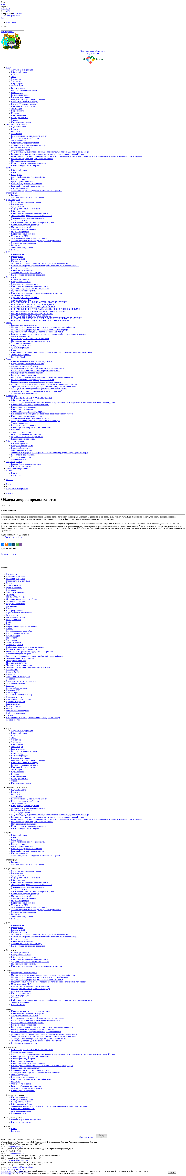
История (14, 74)
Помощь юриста (13, 692)
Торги (8, 359)
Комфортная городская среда (18, 654)
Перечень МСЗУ (18, 357)
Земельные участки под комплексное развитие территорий (36, 391)
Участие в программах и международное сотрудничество (36, 241)
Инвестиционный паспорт (22, 409)
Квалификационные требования (25, 138)
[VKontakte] (2, 544)
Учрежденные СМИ (19, 236)
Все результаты (7, 32)
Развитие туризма (13, 706)
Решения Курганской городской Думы (27, 186)
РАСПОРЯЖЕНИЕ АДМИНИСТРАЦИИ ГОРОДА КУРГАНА (38, 311)
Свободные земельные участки (24, 393)
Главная (9, 480)
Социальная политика (15, 601)
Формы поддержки (19, 423)
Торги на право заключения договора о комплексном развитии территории (43, 386)
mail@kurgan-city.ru (15, 1146)
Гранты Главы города (15, 597)
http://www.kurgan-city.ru (11, 537)
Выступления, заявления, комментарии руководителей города (33, 717)
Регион (9, 708)
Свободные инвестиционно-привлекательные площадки (35, 421)
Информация (11, 22)
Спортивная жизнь (14, 585)
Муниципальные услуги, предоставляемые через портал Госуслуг (39, 329)
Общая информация (19, 72)
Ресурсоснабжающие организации (26, 434)
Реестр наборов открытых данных (26, 464)
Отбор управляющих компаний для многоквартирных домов (37, 368)
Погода (9, 608)
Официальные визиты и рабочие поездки (29, 238)
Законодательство (18, 140)
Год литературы (13, 635)
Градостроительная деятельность (25, 90)
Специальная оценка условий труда (26, 272)
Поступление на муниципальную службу (29, 136)
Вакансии (15, 129)
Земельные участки (14, 645)
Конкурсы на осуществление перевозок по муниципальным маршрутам (42, 377)
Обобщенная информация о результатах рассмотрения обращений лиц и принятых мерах (49, 452)
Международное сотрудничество (20, 658)
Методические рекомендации (24, 161)
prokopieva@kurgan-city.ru (18, 1160)
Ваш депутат (16, 175)
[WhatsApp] (17, 544)
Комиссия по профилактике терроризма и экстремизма (30, 651)
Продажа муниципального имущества (27, 364)
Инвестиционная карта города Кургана (28, 411)
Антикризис (11, 606)
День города (11, 640)
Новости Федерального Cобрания (25, 165)
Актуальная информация (22, 70)
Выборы (9, 629)
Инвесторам (11, 395)
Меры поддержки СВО (21, 336)
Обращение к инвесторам (22, 400)
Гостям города (17, 93)
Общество (10, 679)
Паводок (10, 686)
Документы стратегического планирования (30, 288)
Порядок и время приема (22, 446)
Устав (13, 77)
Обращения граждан (15, 441)
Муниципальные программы (23, 291)
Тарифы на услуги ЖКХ (21, 300)
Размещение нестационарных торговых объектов (32, 380)
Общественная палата (15, 592)
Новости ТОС (12, 670)
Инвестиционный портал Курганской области (31, 427)
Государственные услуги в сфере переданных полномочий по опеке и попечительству (48, 334)
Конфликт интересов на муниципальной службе (32, 159)
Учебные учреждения (20, 149)
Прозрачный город (19, 115)
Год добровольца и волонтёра (19, 631)
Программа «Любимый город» (24, 102)
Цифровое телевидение (16, 713)
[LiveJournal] (13, 544)
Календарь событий (19, 118)
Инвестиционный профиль (23, 439)
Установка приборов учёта (17, 711)
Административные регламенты (25, 298)
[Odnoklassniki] (6, 544)
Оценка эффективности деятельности (27, 218)
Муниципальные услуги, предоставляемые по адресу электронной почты (43, 327)
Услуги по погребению (21, 354)
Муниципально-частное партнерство (27, 436)
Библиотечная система (16, 617)
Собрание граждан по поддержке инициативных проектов (36, 190)
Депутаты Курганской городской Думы (28, 177)
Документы (11, 277)
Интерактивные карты (21, 466)
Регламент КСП (18, 259)
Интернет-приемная (19, 188)
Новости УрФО (12, 672)
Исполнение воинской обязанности (21, 649)
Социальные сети (18, 459)
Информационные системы (23, 234)
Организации (17, 86)
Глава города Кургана (15, 578)
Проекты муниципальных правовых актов (29, 213)
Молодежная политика (16, 661)
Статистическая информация (23, 243)
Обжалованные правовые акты (24, 284)
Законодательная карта (21, 457)
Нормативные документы (22, 270)
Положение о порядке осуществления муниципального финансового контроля (45, 266)
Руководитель (17, 257)
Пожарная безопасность (16, 688)
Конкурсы (15, 131)
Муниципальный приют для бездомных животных (28, 667)
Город (8, 67)
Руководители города (20, 97)
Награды (15, 113)
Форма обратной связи (21, 432)
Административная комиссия (19, 613)
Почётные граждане (19, 95)
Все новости (11, 574)
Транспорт (10, 594)
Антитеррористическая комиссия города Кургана (32, 222)
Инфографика (17, 83)
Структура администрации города (26, 202)
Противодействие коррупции (24, 106)
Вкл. (15, 13)
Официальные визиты (15, 683)
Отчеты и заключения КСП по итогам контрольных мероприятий (39, 263)
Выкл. (19, 13)
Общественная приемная (22, 247)
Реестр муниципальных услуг (24, 325)
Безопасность (12, 615)
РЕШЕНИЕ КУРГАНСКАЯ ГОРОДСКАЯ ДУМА (33, 304)
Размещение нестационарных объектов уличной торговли (36, 382)
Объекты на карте (19, 211)
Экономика (16, 81)
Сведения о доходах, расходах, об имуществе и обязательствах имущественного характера (50, 152)
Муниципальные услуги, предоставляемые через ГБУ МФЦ (37, 332)
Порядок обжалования (20, 282)
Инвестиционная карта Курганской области (30, 405)
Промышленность (14, 697)
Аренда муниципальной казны (24, 366)
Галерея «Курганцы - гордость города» (28, 99)
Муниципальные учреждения (19, 665)
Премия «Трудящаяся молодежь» (25, 104)
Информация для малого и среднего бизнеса (25, 647)
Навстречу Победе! (14, 610)
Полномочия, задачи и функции (25, 225)
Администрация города (16, 576)
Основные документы (20, 295)
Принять (172, 1172)
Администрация (13, 200)
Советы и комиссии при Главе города (27, 197)
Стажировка (16, 134)
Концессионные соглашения (23, 375)
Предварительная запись (21, 345)
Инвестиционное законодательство (26, 416)
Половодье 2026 (13, 690)
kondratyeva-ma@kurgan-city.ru (20, 1167)
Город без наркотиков (15, 604)
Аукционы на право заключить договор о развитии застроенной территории (44, 384)
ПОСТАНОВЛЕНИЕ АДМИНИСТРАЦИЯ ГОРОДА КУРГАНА (39, 302)
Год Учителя (11, 638)
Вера (8, 624)
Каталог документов (20, 279)
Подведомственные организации (25, 209)
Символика (16, 79)
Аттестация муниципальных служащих (28, 145)
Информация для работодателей (25, 143)
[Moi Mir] (10, 544)
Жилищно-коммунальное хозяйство (21, 599)
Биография (15, 195)
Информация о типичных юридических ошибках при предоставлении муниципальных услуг (51, 352)
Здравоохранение (13, 642)
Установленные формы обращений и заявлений (31, 216)
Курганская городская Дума (18, 581)
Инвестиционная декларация (23, 407)
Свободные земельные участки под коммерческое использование (39, 389)
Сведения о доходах (19, 268)
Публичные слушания (15, 702)
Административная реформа (23, 229)
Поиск (9, 471)
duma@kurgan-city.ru (15, 1153)
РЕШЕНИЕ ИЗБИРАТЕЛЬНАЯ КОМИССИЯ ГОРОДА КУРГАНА (40, 320)
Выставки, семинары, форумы (24, 425)
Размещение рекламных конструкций (27, 373)
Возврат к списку (8, 554)
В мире (9, 622)
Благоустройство (13, 620)
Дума (8, 168)
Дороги (9, 583)
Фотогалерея (16, 108)
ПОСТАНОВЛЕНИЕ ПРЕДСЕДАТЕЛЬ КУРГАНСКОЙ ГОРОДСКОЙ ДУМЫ (45, 309)
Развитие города (18, 88)
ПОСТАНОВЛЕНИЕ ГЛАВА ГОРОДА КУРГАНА (33, 307)
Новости (15, 172)
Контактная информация (22, 147)
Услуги (9, 323)
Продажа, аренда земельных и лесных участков (31, 361)
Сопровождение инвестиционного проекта (30, 418)
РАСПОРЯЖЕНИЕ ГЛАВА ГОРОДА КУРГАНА (32, 313)
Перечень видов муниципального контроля (30, 339)
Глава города (11, 193)
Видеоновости (17, 111)
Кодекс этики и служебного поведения (28, 275)
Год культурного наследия (17, 633)
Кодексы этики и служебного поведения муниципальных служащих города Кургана (47, 154)
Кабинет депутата (19, 179)
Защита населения (19, 220)
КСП (8, 252)
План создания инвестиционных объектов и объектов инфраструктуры (42, 414)
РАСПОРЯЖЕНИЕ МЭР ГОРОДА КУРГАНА (31, 316)
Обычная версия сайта (10, 16)
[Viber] (20, 544)
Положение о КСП (19, 254)
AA (2, 9)
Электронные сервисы (21, 343)
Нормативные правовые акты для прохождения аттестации (36, 293)
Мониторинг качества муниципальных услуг (30, 341)
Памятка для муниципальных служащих (28, 163)
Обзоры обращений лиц (21, 450)
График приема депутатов (22, 181)
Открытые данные (14, 462)
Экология (10, 715)
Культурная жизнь (14, 588)
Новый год (11, 674)
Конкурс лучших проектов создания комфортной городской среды (35, 656)
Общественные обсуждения (18, 676)
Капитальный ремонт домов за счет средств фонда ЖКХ (35, 370)
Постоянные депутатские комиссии (26, 184)
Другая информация (20, 348)
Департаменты (17, 206)
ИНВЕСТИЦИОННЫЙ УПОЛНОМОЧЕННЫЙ (32, 398)
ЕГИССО (15, 250)
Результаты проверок (20, 231)
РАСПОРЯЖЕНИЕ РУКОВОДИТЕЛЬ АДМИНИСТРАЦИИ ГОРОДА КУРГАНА (46, 318)
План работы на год (19, 261)
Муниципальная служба (16, 124)
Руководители (17, 204)
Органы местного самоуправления (21, 681)
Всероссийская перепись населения (21, 626)
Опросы (14, 120)
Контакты (15, 245)
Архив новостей (13, 720)
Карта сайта (16, 475)
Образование (11, 590)
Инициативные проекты (21, 122)
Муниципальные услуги (16, 663)
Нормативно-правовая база (23, 455)
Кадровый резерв (18, 127)
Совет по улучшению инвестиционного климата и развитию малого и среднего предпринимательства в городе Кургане (63, 402)
